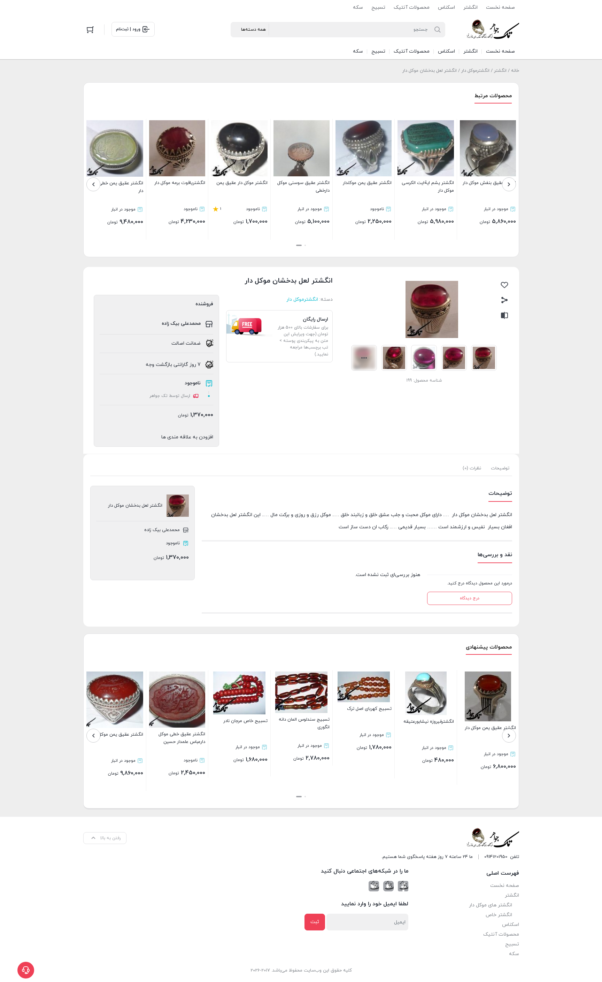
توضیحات (500, 468)
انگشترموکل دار (475, 71)
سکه (358, 7)
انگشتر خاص (499, 915)
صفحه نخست (500, 7)
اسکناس (446, 7)
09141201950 (495, 857)
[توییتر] (374, 886)
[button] (305, 245)
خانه (515, 71)
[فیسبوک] (403, 886)
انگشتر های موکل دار (490, 905)
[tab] (500, 468)
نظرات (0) (472, 468)
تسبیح (378, 7)
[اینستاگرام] (388, 886)
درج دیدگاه (469, 598)
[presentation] (509, 184)
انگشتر (470, 7)
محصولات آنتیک (412, 7)
